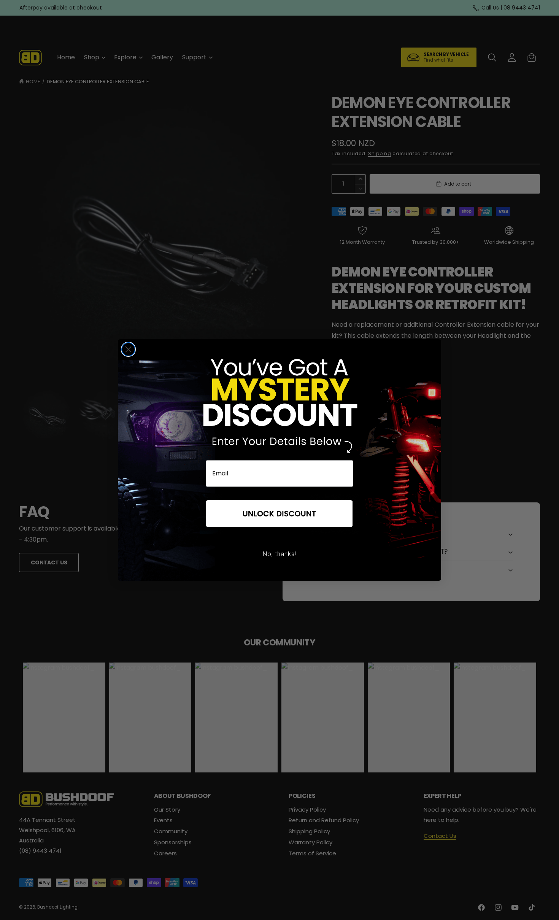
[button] (279, 514)
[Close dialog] (128, 349)
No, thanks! (279, 554)
